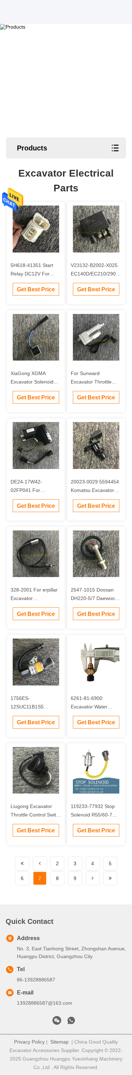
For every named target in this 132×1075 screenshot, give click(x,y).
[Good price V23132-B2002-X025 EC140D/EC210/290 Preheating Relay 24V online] (96, 229)
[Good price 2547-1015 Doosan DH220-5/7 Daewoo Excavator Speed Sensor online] (96, 553)
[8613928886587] (71, 1022)
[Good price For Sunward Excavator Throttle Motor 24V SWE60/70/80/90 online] (96, 337)
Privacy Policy (29, 1042)
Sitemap (59, 1042)
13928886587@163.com (44, 1003)
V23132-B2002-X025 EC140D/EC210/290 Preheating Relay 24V (95, 273)
